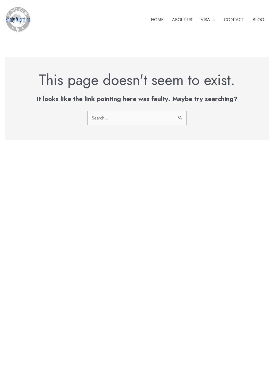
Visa (205, 20)
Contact (234, 20)
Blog (258, 20)
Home (157, 20)
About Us (182, 20)
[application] (212, 20)
